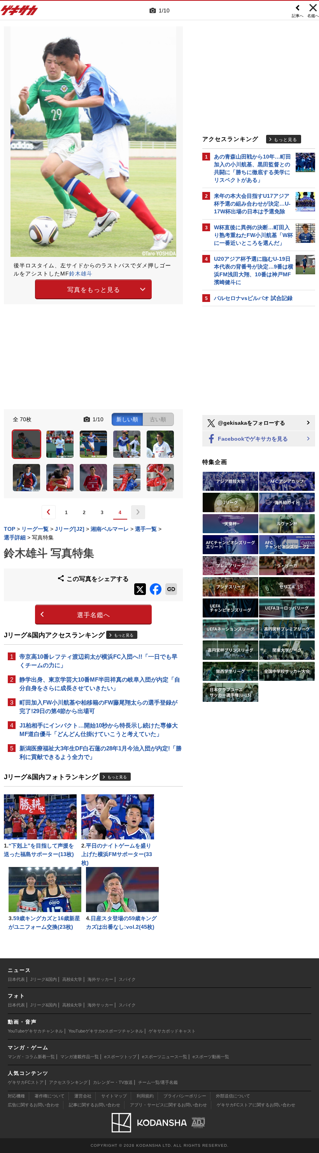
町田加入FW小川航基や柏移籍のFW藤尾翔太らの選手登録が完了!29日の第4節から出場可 (98, 706)
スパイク (127, 979)
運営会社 (82, 1096)
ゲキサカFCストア (26, 1082)
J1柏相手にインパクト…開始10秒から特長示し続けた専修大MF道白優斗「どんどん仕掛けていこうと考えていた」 (98, 729)
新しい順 (127, 419)
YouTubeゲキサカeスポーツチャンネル (105, 1031)
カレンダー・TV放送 (113, 1082)
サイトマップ (114, 1096)
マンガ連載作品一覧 (79, 1056)
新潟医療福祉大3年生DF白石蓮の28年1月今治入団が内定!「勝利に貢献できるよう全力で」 (100, 752)
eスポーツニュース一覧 (164, 1056)
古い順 (158, 419)
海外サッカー (100, 979)
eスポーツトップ (120, 1056)
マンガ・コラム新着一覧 (31, 1056)
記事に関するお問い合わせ (94, 1104)
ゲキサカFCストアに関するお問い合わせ (256, 1104)
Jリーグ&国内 (43, 979)
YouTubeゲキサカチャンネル (35, 1031)
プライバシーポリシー (184, 1096)
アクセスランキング (68, 1082)
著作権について (50, 1096)
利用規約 (145, 1096)
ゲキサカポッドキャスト (172, 1031)
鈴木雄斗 (81, 273)
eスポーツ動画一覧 (211, 1056)
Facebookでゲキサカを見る (252, 439)
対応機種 (16, 1096)
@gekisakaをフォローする (250, 423)
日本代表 (16, 979)
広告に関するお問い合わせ (33, 1104)
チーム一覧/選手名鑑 (158, 1082)
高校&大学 (72, 979)
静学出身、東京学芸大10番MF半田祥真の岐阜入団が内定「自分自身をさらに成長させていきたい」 (99, 683)
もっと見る (123, 635)
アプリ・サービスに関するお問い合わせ (168, 1104)
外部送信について (233, 1096)
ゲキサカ (19, 12)
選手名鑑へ (93, 615)
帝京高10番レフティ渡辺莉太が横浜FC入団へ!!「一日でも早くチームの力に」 (98, 660)
